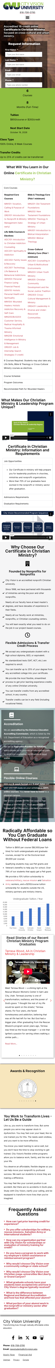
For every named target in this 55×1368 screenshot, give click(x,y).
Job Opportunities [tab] (13, 461)
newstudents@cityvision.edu (23, 1349)
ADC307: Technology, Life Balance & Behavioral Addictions (14, 271)
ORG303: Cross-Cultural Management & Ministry (39, 298)
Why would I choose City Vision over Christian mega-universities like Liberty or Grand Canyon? (27, 1274)
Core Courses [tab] (10, 188)
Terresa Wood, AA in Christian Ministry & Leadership (25, 952)
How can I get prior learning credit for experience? (27, 1222)
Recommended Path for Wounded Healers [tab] (24, 389)
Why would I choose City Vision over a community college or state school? (26, 1265)
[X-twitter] (27, 1338)
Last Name (10, 60)
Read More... (11, 1043)
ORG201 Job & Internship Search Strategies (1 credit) (14, 351)
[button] (27, 17)
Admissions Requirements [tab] (16, 497)
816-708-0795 (18, 1345)
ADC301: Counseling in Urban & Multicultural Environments (39, 264)
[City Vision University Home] (23, 6)
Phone (8, 80)
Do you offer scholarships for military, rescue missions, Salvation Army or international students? (27, 1232)
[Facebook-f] (13, 1338)
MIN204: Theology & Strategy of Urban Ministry (38, 223)
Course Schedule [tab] (12, 376)
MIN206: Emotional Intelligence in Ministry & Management (15, 339)
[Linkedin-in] (20, 1338)
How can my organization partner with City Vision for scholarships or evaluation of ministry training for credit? (25, 1243)
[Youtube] (35, 1338)
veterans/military (14, 880)
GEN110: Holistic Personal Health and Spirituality (14, 294)
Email (8, 70)
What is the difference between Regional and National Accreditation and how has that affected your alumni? (27, 1295)
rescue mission (30, 880)
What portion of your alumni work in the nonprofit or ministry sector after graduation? (26, 1306)
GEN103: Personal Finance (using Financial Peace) (13, 283)
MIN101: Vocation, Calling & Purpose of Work (14, 208)
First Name (10, 49)
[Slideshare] (42, 1338)
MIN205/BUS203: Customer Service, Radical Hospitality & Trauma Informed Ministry (14, 324)
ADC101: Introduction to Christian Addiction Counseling (15, 243)
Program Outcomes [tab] (13, 382)
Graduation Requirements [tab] (16, 503)
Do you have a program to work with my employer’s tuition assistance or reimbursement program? (26, 1255)
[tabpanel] (27, 282)
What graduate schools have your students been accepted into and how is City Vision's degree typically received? (27, 1285)
